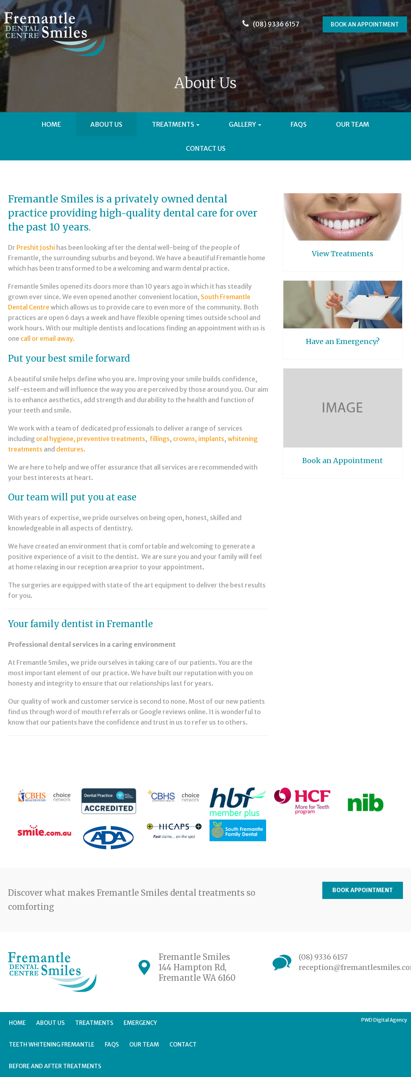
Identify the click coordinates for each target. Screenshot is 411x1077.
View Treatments (342, 253)
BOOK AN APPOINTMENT (365, 24)
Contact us (206, 148)
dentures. (70, 449)
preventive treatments (111, 439)
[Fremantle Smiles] (56, 36)
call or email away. (48, 338)
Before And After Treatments (55, 1066)
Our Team (352, 124)
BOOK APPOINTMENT (362, 890)
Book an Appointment (342, 460)
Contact (183, 1044)
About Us (106, 124)
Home (51, 124)
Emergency (140, 1022)
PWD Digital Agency (384, 1020)
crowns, (185, 439)
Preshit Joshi (35, 247)
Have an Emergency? (343, 341)
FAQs (299, 124)
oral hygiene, (55, 439)
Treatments (173, 124)
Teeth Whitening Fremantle (51, 1044)
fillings (160, 439)
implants (211, 439)
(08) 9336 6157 (323, 957)
